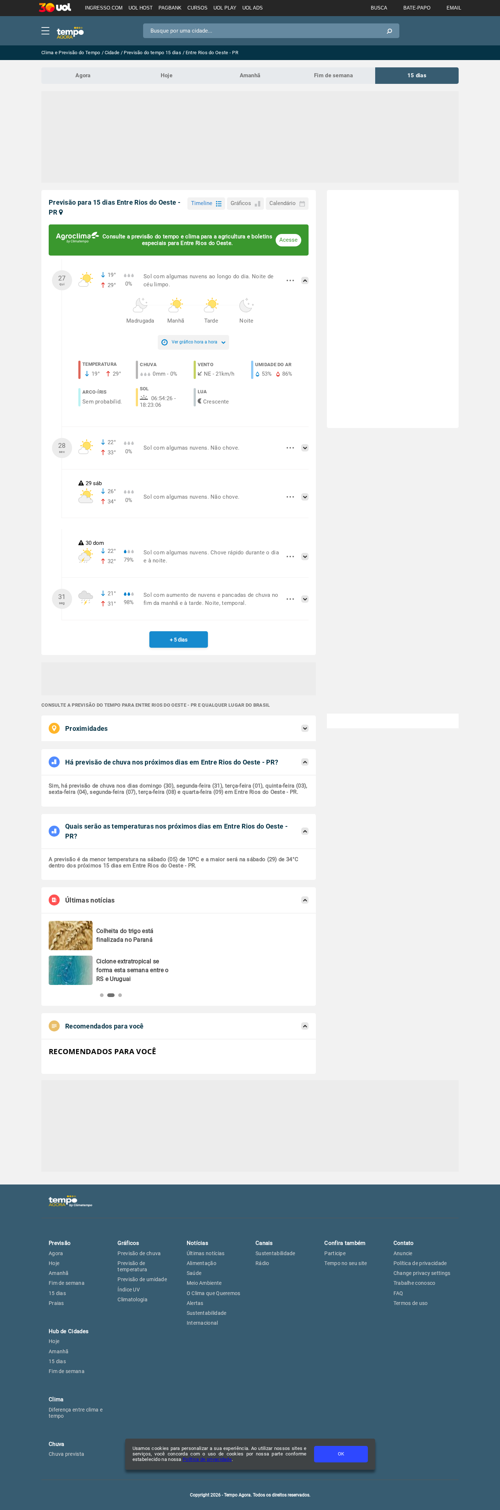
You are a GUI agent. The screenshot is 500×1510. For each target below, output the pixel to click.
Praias (56, 1303)
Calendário (282, 203)
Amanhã (250, 75)
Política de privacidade (207, 1459)
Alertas (195, 1303)
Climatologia (132, 1299)
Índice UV (128, 1290)
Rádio (262, 1263)
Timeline (201, 203)
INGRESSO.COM (104, 8)
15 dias (416, 75)
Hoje (166, 75)
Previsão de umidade (142, 1279)
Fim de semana (333, 75)
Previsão (60, 1243)
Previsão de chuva (139, 1253)
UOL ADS (252, 8)
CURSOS (197, 8)
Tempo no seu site (345, 1263)
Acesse (288, 240)
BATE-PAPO (416, 8)
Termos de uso (410, 1303)
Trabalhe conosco (414, 1283)
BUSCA (379, 8)
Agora (83, 75)
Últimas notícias (206, 1253)
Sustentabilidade (207, 1313)
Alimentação (201, 1263)
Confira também (344, 1243)
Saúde (194, 1273)
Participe (335, 1253)
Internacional (202, 1323)
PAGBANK (170, 8)
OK (341, 1454)
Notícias (197, 1243)
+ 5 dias (178, 640)
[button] (102, 995)
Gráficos (241, 203)
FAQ (398, 1293)
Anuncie (403, 1253)
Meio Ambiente (204, 1283)
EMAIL (454, 8)
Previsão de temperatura (132, 1266)
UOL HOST (140, 8)
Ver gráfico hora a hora (194, 342)
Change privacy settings (422, 1273)
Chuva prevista (66, 1454)
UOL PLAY (224, 8)
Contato (403, 1243)
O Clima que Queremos (213, 1293)
